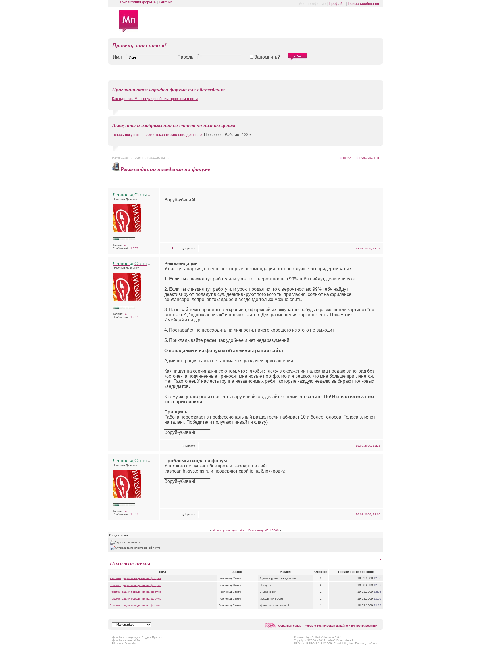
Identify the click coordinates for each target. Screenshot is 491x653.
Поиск (347, 157)
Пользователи (369, 157)
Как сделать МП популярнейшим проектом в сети (155, 99)
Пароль (185, 57)
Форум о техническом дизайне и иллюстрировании (340, 625)
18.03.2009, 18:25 (368, 445)
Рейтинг (165, 2)
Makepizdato (120, 157)
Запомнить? (267, 57)
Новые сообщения (363, 3)
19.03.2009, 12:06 (368, 514)
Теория (138, 157)
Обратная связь (289, 625)
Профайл (337, 3)
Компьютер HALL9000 (263, 530)
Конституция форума (137, 2)
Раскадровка (156, 157)
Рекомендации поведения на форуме (135, 578)
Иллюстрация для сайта (229, 530)
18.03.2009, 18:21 (368, 248)
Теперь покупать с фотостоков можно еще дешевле (157, 134)
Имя (117, 57)
